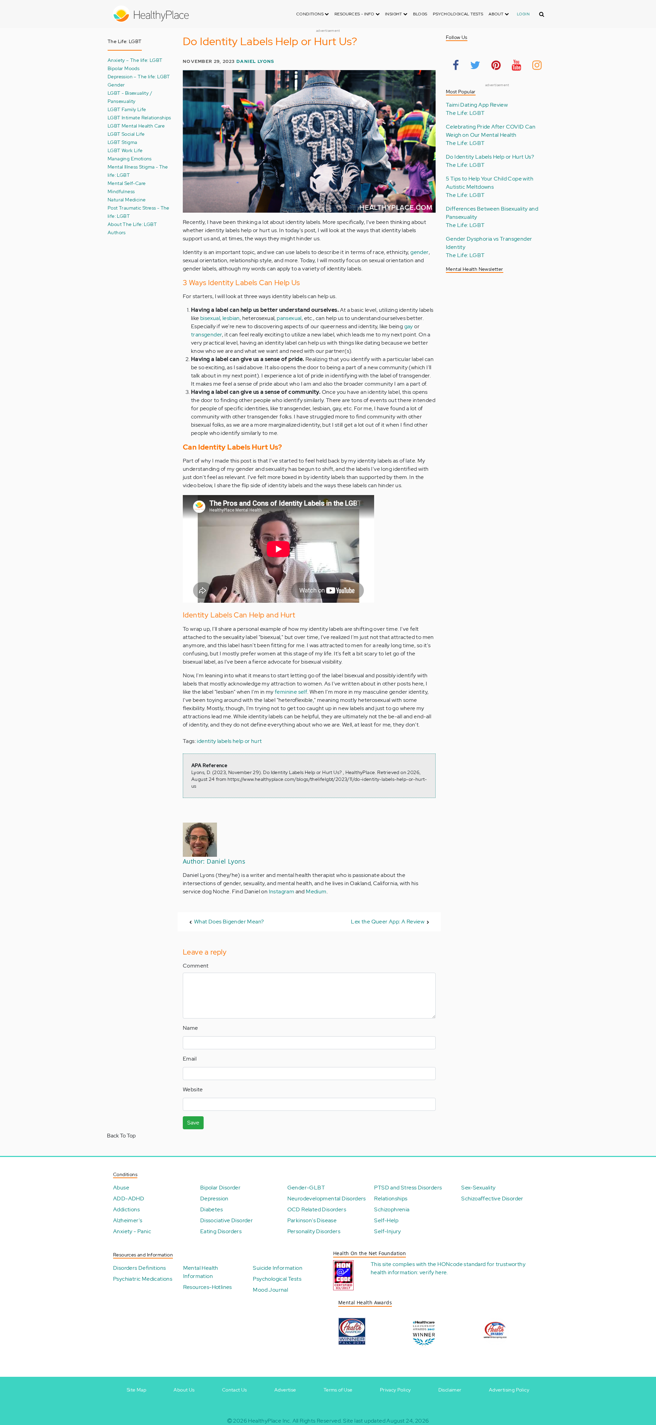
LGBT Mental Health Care (136, 125)
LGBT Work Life (125, 150)
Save (193, 1122)
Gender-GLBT (306, 1187)
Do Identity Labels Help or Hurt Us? (490, 156)
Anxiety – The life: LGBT (135, 60)
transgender (206, 334)
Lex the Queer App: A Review (387, 921)
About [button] (496, 14)
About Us (184, 1390)
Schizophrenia (391, 1209)
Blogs (420, 14)
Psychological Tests (458, 14)
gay (408, 326)
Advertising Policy (509, 1390)
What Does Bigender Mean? (229, 921)
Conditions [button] (310, 14)
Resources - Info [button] (354, 14)
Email (189, 1058)
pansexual (289, 318)
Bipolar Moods (123, 68)
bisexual (210, 318)
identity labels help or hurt (229, 741)
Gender (116, 84)
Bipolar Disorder (220, 1187)
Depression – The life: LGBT (139, 76)
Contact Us (234, 1390)
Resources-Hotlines (207, 1287)
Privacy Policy (395, 1390)
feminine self (291, 691)
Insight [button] (394, 14)
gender (419, 252)
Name (190, 1027)
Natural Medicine (127, 199)
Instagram (282, 891)
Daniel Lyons (255, 61)
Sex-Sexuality (478, 1187)
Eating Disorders (221, 1231)
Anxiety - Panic (132, 1231)
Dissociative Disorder (226, 1220)
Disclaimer (450, 1390)
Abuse (121, 1187)
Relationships (390, 1198)
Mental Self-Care (127, 183)
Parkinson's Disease (312, 1220)
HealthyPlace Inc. (269, 1420)
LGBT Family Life (127, 109)
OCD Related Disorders (316, 1209)
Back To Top (121, 1135)
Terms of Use (338, 1390)
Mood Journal (270, 1289)
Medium (316, 891)
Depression (214, 1198)
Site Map (136, 1390)
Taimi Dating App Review (477, 104)
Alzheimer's (127, 1220)
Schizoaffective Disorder (492, 1198)
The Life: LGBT (465, 113)
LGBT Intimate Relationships (139, 117)
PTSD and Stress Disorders (408, 1187)
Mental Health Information (200, 1272)
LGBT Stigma (122, 142)
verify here (433, 1272)
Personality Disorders (313, 1231)
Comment (196, 965)
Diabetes (211, 1209)
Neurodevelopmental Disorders (326, 1198)
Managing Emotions (130, 158)
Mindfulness (121, 191)
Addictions (126, 1209)
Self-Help (386, 1220)
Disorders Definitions (139, 1267)
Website (193, 1089)
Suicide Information (277, 1267)
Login (523, 14)
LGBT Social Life (126, 134)
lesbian (231, 318)
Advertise (285, 1390)
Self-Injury (387, 1231)
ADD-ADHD (128, 1198)
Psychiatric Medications (142, 1278)
